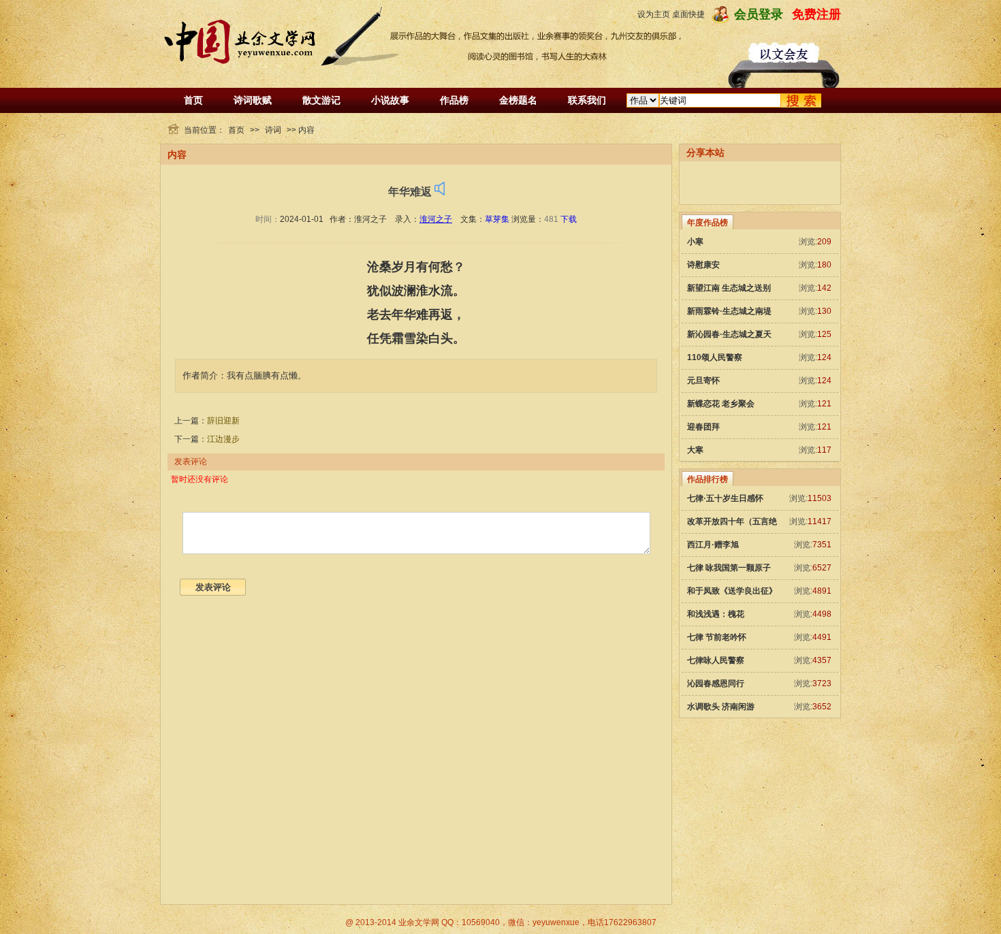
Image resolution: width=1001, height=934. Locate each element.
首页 (193, 100)
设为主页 (653, 14)
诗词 (273, 130)
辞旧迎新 (223, 420)
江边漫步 (223, 439)
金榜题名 (518, 100)
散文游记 (321, 100)
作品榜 (454, 100)
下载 (568, 219)
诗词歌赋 (253, 100)
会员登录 (758, 14)
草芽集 (497, 219)
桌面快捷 (688, 14)
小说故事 (390, 100)
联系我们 (587, 100)
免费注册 (816, 14)
